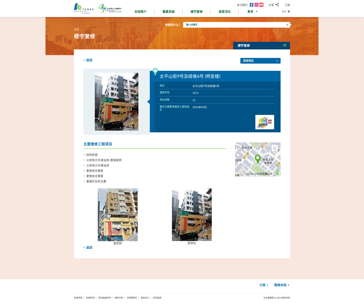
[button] (252, 12)
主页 (76, 29)
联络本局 (280, 285)
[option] (116, 102)
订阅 (287, 5)
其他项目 (248, 60)
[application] (258, 159)
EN (284, 11)
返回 (89, 60)
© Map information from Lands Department (258, 174)
